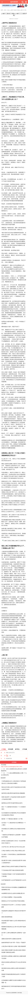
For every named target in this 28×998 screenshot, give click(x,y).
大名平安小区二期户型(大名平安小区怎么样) (13, 847)
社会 (8, 10)
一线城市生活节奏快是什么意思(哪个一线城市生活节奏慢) (13, 836)
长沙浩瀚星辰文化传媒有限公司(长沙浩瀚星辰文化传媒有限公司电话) (13, 814)
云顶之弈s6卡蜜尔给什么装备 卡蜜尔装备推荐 (13, 946)
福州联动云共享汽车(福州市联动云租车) (12, 803)
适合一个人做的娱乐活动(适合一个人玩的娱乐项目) (13, 808)
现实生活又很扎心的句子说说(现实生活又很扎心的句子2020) (13, 788)
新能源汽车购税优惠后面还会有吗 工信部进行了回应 (13, 975)
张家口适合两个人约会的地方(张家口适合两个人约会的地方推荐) (13, 798)
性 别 (3, 755)
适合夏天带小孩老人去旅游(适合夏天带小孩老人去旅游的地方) (13, 861)
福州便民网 (14, 2)
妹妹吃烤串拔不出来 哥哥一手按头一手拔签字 (13, 942)
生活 (5, 10)
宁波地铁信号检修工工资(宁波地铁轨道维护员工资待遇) (13, 875)
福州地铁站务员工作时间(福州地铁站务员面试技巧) (13, 987)
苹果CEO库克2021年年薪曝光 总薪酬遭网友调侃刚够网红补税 (13, 888)
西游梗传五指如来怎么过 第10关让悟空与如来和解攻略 (13, 928)
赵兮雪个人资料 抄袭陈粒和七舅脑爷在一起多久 (13, 934)
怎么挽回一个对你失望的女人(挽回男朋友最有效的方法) (13, 855)
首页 (2, 10)
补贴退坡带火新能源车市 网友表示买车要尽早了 (13, 912)
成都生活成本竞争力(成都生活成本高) (11, 939)
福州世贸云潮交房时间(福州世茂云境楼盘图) (13, 793)
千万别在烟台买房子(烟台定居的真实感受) (12, 870)
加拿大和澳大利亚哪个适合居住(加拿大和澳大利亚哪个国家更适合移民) (13, 951)
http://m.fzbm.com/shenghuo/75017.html (11, 766)
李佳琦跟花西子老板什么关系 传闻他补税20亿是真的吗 (13, 922)
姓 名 (3, 752)
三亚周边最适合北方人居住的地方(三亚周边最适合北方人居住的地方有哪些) (13, 782)
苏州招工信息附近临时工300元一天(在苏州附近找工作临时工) (13, 842)
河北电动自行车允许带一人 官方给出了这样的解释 (13, 906)
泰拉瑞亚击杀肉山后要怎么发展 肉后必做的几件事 (13, 969)
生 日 (3, 758)
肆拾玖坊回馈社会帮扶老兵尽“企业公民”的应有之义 (13, 963)
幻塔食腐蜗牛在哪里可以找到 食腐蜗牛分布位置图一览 (13, 981)
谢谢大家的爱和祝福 (6, 917)
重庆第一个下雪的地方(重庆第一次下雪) (12, 819)
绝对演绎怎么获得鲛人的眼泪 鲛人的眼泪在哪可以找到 (13, 957)
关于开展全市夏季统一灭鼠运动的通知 (11, 897)
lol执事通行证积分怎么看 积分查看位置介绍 (13, 893)
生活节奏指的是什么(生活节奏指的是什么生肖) (13, 880)
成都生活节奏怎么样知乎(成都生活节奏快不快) (13, 866)
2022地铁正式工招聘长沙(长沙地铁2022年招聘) (13, 830)
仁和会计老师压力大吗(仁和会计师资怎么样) (13, 850)
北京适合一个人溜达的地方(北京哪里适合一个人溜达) (13, 824)
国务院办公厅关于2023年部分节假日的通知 (12, 901)
